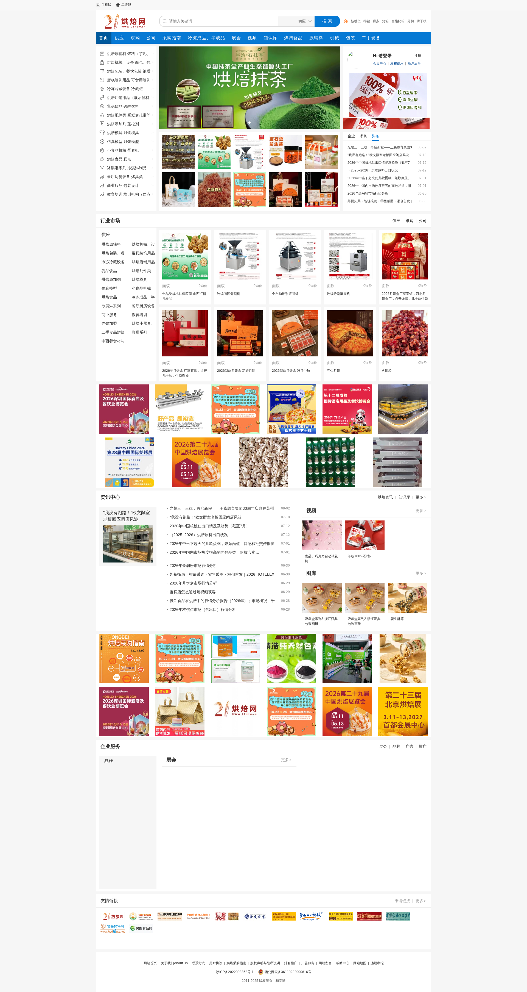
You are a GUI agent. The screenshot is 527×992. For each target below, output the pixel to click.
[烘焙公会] (170, 919)
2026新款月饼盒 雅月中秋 (291, 371)
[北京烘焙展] (284, 919)
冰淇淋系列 (111, 306)
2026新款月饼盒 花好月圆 (236, 371)
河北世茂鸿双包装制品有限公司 (370, 170)
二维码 (126, 5)
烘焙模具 (139, 279)
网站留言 (325, 963)
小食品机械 (141, 288)
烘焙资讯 (385, 497)
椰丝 (366, 21)
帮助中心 (342, 963)
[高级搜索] (344, 21)
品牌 (396, 746)
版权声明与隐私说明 (265, 963)
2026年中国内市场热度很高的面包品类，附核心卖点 (214, 552)
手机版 (106, 5)
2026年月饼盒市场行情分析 (193, 583)
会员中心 (379, 63)
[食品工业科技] (312, 919)
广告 (409, 746)
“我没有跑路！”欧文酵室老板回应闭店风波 (206, 517)
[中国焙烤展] (369, 919)
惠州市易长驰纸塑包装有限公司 (370, 193)
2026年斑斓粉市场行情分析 (193, 565)
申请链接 (402, 901)
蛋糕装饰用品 (143, 253)
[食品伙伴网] (112, 931)
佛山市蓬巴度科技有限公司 (367, 155)
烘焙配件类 (141, 270)
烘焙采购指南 (236, 963)
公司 (423, 220)
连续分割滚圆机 (338, 294)
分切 (410, 21)
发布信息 (396, 63)
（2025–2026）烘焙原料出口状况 (199, 535)
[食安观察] (255, 919)
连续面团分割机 (228, 294)
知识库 (404, 497)
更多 (421, 497)
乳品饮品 (109, 270)
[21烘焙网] (112, 919)
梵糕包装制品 (357, 163)
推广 (423, 746)
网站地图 (359, 963)
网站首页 (150, 963)
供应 (396, 220)
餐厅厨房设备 (143, 306)
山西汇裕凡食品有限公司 (365, 147)
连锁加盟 (109, 323)
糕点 (376, 21)
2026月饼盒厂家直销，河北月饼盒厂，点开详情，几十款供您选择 (405, 299)
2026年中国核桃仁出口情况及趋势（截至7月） (210, 526)
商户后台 (414, 63)
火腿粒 (387, 371)
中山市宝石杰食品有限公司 (367, 178)
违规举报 (377, 963)
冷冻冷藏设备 (113, 262)
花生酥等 (397, 619)
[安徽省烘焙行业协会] (141, 919)
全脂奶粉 (398, 21)
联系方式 (198, 963)
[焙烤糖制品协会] (198, 919)
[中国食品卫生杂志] (398, 919)
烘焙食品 (109, 297)
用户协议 (215, 963)
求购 (409, 220)
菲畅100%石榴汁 (360, 556)
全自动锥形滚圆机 (285, 294)
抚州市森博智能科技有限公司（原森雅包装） (380, 201)
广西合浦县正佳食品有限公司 (368, 186)
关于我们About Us (174, 963)
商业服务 (109, 314)
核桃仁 (356, 21)
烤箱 (385, 21)
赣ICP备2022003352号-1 (235, 972)
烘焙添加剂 (111, 279)
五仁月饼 (333, 371)
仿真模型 (109, 288)
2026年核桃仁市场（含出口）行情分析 (203, 609)
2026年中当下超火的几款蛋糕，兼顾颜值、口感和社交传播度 (222, 543)
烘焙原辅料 (111, 244)
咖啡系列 (139, 332)
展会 (383, 746)
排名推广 (290, 963)
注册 (417, 56)
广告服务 (308, 963)
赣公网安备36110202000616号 (288, 972)
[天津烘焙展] (341, 919)
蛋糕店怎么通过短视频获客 (193, 592)
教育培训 (139, 314)
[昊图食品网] (141, 931)
